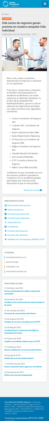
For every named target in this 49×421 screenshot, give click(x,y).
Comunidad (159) (12, 267)
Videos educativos (15, 209)
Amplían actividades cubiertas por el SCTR (22, 341)
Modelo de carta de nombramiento (18, 358)
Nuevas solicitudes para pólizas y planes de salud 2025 (22, 292)
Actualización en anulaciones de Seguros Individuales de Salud (21, 331)
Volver (6, 14)
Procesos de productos (17, 231)
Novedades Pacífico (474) (16, 257)
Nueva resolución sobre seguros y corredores (23, 366)
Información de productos (19, 205)
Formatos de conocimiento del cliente (20, 313)
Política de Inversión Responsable (18, 375)
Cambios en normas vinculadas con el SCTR (22, 322)
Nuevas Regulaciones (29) (16, 272)
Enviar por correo (32, 190)
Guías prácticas (14, 222)
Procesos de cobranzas (17, 235)
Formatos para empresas (18, 218)
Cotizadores (12, 226)
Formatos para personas (18, 214)
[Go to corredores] (11, 3)
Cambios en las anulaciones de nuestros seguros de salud (24, 303)
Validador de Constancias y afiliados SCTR (25, 239)
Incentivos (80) (12, 262)
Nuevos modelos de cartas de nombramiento (23, 350)
